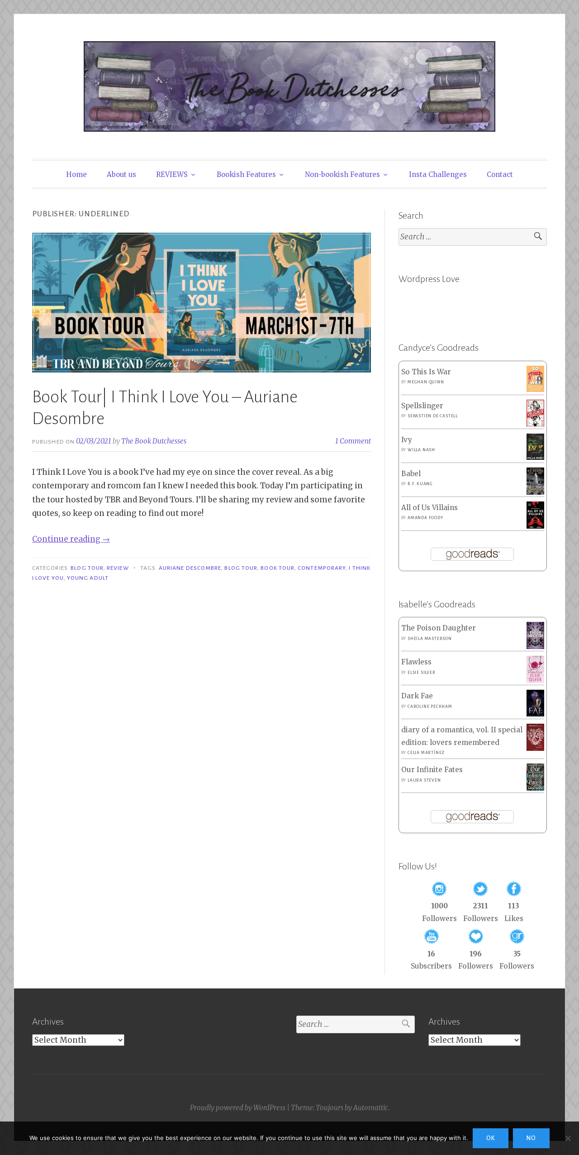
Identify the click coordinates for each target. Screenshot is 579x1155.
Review (117, 568)
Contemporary (322, 568)
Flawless (416, 662)
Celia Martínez (426, 752)
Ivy (406, 439)
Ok (490, 1138)
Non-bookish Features (342, 174)
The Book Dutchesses (153, 441)
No (531, 1138)
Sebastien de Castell (433, 416)
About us (121, 174)
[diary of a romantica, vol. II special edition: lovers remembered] (535, 748)
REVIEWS (172, 174)
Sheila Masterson (430, 638)
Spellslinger (422, 405)
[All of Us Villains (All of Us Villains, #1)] (535, 526)
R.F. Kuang (420, 484)
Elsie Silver (422, 672)
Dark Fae (417, 696)
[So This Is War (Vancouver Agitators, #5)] (535, 389)
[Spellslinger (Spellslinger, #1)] (535, 424)
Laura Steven (424, 780)
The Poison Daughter (438, 628)
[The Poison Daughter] (535, 646)
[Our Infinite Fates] (535, 788)
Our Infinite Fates (432, 769)
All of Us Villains (429, 507)
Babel (411, 473)
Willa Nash (421, 450)
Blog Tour (87, 568)
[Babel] (535, 492)
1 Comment (353, 441)
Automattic (370, 1107)
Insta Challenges (438, 174)
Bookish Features (246, 174)
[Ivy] (535, 457)
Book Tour (277, 568)
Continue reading (71, 539)
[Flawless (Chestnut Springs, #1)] (535, 680)
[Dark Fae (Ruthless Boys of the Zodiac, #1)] (535, 714)
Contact (500, 174)
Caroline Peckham (430, 706)
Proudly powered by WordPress (237, 1107)
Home (76, 174)
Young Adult (88, 578)
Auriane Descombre (190, 568)
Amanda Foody (425, 517)
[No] (567, 1138)
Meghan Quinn (426, 382)
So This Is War (426, 372)
